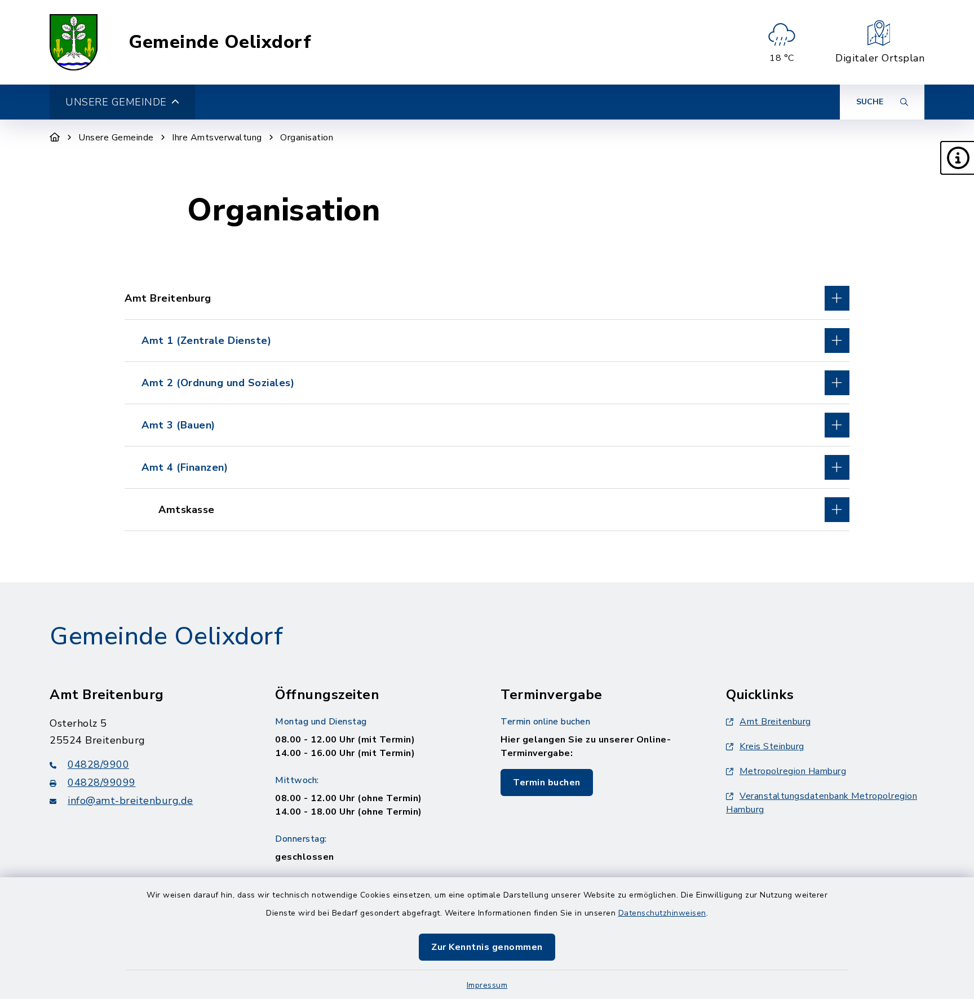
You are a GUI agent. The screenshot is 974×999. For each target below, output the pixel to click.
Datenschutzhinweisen (662, 913)
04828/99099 (102, 782)
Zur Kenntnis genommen (487, 947)
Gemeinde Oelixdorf (220, 42)
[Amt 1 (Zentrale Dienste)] (487, 340)
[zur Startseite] (74, 42)
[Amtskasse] (487, 510)
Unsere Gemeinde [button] (116, 102)
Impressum (487, 985)
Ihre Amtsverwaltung (217, 137)
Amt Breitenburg (775, 721)
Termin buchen (547, 782)
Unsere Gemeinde (116, 137)
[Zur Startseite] (55, 137)
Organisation (306, 137)
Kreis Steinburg (772, 746)
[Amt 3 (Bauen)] (487, 425)
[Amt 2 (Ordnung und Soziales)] (487, 383)
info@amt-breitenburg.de (130, 800)
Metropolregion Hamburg (793, 771)
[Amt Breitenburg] (487, 298)
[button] (957, 158)
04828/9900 (98, 764)
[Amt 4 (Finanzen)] (487, 467)
